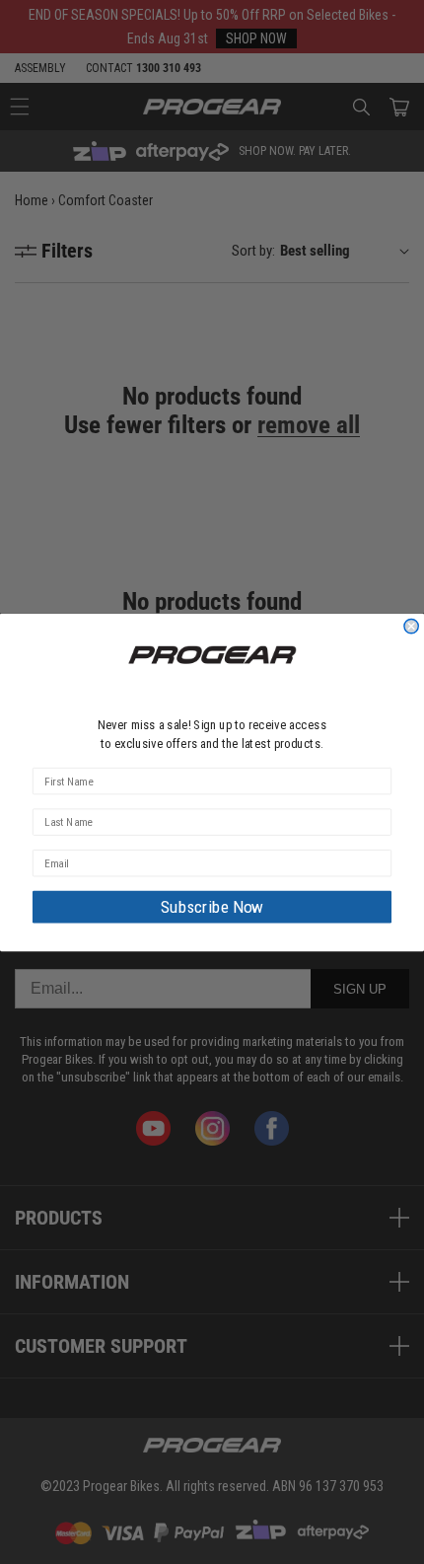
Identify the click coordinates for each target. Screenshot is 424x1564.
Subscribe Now (212, 907)
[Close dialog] (411, 626)
